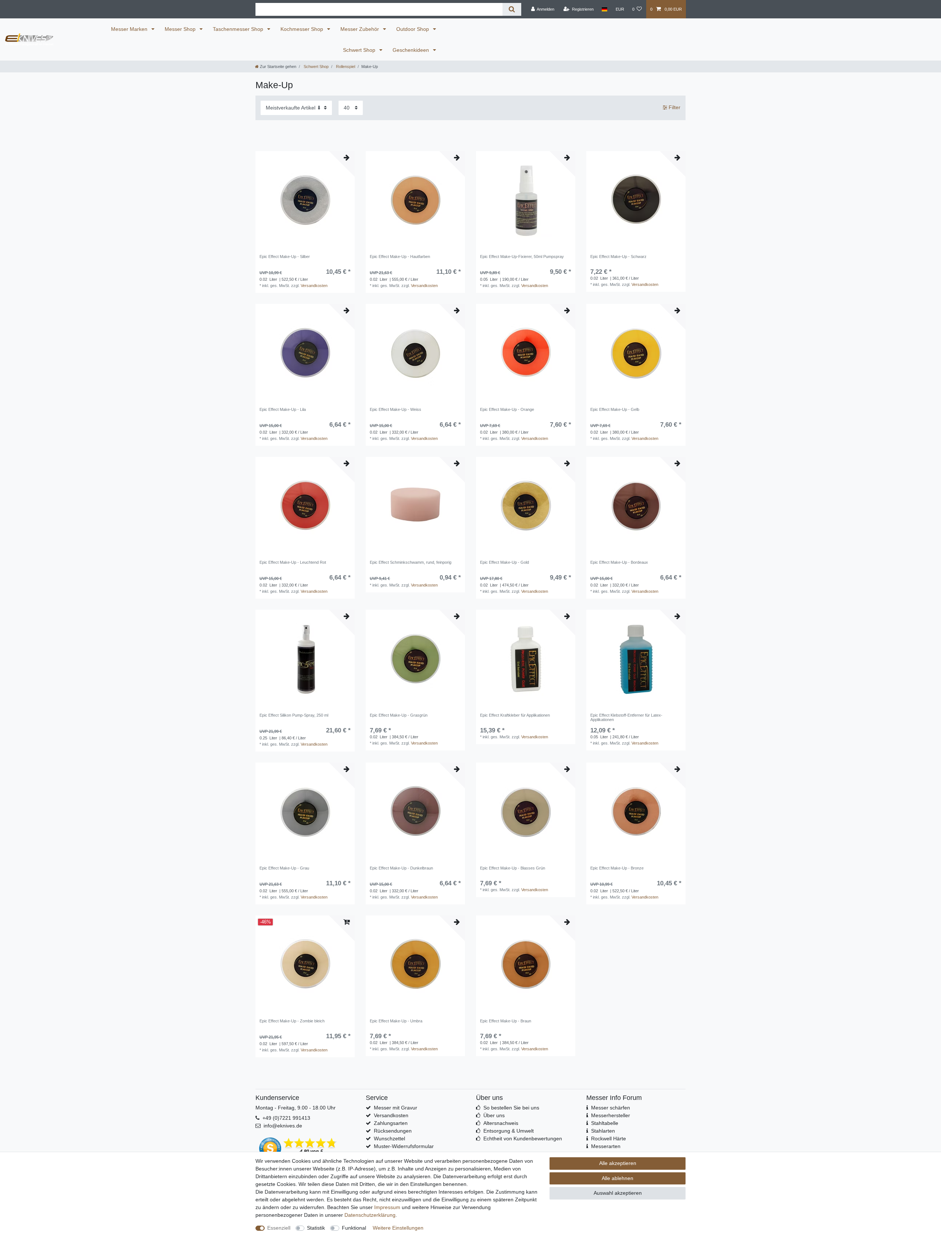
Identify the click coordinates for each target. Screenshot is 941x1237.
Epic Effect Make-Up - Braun (505, 1021)
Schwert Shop (360, 50)
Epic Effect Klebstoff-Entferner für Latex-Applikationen (626, 717)
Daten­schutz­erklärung (370, 1215)
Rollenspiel (345, 66)
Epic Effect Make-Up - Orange (507, 409)
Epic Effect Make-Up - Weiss (395, 409)
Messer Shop (181, 29)
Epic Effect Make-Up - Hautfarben (400, 256)
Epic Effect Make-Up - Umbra (396, 1021)
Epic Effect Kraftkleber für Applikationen (515, 715)
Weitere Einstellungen (398, 1228)
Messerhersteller (610, 1115)
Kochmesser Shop (302, 29)
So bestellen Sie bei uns (511, 1108)
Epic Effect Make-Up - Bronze (617, 868)
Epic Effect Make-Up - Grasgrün (398, 715)
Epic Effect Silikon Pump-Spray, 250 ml (294, 715)
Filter (673, 107)
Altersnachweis (500, 1123)
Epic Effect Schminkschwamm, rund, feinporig (410, 562)
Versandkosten (314, 285)
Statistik (316, 1228)
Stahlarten (603, 1131)
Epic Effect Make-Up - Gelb (614, 409)
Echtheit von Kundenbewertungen (522, 1138)
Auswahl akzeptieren (618, 1193)
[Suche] (511, 9)
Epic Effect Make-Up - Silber (285, 256)
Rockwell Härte (608, 1138)
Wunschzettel (389, 1138)
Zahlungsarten (391, 1123)
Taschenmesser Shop (239, 29)
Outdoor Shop (413, 29)
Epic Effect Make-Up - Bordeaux (619, 562)
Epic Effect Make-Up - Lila (283, 409)
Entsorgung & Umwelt (508, 1131)
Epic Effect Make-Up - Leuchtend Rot (293, 562)
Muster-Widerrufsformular (404, 1146)
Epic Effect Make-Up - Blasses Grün (512, 868)
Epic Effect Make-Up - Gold (504, 562)
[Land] (604, 9)
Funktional (354, 1228)
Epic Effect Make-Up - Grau (284, 868)
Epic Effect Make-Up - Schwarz (618, 256)
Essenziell (278, 1228)
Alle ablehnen (617, 1178)
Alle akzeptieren (617, 1163)
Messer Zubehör (360, 29)
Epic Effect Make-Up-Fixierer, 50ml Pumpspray (522, 256)
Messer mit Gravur (395, 1108)
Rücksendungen (393, 1131)
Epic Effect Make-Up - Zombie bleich (292, 1021)
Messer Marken (130, 29)
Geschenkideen (411, 50)
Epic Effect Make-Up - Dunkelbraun (401, 868)
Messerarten (605, 1146)
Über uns (494, 1115)
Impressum (387, 1207)
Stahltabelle (604, 1123)
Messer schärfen (610, 1108)
